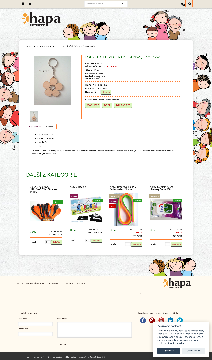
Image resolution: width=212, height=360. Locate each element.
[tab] (35, 126)
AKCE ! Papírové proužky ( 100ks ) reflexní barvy (123, 188)
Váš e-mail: (22, 319)
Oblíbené (94, 105)
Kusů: (33, 242)
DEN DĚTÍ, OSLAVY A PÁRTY (49, 46)
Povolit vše (169, 351)
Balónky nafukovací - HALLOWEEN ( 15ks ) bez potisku (43, 189)
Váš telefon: (23, 329)
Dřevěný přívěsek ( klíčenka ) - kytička (80, 46)
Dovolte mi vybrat (176, 343)
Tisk (108, 105)
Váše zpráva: (62, 319)
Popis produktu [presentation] (35, 126)
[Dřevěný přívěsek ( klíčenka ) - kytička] (34, 117)
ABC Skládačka (78, 187)
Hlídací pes (124, 105)
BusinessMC (64, 357)
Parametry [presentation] (50, 126)
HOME (29, 46)
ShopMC (45, 357)
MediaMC (83, 357)
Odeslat (63, 344)
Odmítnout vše (193, 351)
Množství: (89, 92)
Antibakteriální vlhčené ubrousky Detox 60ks (161, 188)
